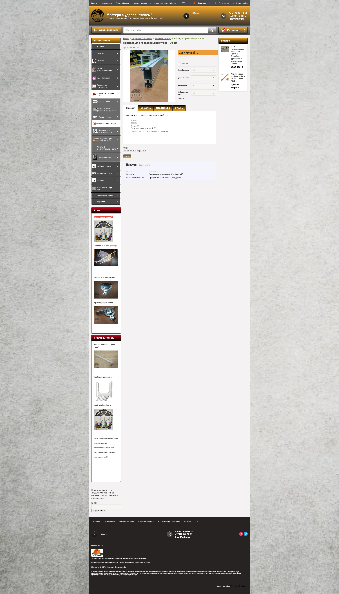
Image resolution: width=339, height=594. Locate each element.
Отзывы (179, 107)
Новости (94, 3)
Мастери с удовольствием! (129, 15)
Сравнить (185, 64)
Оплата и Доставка (123, 3)
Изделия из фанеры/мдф (105, 188)
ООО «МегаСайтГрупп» (239, 586)
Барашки (100, 180)
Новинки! (130, 174)
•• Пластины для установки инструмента (106, 109)
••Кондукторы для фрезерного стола (104, 140)
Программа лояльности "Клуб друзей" (166, 174)
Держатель (101, 202)
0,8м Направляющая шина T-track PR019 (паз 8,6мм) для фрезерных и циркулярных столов (237, 55)
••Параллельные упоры (106, 124)
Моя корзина (232, 29)
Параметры (145, 107)
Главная (126, 39)
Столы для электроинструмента (105, 69)
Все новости (144, 165)
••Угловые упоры (104, 117)
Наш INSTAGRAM (103, 78)
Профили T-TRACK (104, 166)
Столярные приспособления (165, 3)
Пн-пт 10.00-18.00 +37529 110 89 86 (238, 14)
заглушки (135, 125)
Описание (130, 108)
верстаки (141, 150)
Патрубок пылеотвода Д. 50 (143, 128)
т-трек (126, 150)
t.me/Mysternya (236, 18)
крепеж (134, 122)
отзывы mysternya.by (142, 3)
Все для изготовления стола (105, 94)
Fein (196, 521)
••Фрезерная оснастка (106, 157)
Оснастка (100, 61)
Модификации (163, 107)
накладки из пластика (158, 130)
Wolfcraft (187, 521)
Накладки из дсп (138, 130)
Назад (127, 156)
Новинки (100, 53)
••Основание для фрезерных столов (104, 131)
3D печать (101, 46)
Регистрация (224, 3)
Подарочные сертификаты (102, 86)
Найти (212, 30)
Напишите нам (106, 3)
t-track (133, 150)
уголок (134, 119)
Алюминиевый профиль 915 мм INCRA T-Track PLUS (238, 77)
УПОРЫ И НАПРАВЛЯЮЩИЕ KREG (106, 148)
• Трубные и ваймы (104, 173)
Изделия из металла (105, 196)
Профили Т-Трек (103, 102)
